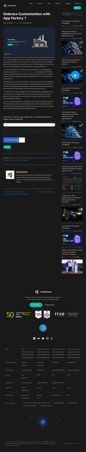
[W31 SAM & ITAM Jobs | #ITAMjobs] (72, 101)
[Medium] (38, 338)
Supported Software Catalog (74, 352)
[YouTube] (43, 338)
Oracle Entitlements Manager (74, 357)
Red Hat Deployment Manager (58, 354)
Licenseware (17, 23)
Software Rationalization (58, 370)
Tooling (25, 160)
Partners (8, 382)
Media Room (25, 390)
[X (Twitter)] (51, 338)
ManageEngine (71, 362)
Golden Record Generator (43, 352)
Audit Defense (41, 370)
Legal (53, 387)
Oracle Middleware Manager (43, 357)
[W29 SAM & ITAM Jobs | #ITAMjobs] (72, 239)
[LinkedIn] (34, 338)
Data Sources (25, 395)
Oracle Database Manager (74, 354)
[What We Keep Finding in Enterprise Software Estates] (72, 76)
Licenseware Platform (34, 158)
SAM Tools (19, 160)
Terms (75, 443)
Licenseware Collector (43, 349)
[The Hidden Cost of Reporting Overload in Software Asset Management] (72, 130)
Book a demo (50, 305)
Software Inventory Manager (58, 349)
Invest (69, 387)
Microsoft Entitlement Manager (58, 357)
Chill (53, 375)
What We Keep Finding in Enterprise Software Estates (71, 62)
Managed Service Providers (58, 382)
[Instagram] (47, 338)
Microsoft (24, 362)
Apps (7, 349)
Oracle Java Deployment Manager (28, 357)
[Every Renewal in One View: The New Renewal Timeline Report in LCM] (72, 183)
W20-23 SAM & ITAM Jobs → (45, 192)
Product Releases (9, 160)
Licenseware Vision (48, 158)
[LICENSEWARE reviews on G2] (43, 314)
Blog (68, 395)
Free (23, 375)
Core (68, 375)
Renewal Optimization (73, 370)
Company (8, 387)
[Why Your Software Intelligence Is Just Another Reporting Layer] (72, 48)
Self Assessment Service (28, 352)
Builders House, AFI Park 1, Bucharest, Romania (37, 403)
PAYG (38, 375)
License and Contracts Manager (74, 349)
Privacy (70, 443)
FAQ (38, 398)
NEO (23, 349)
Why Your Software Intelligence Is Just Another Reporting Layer (72, 34)
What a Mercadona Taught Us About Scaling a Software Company (72, 252)
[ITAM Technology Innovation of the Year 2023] (67, 315)
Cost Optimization (26, 370)
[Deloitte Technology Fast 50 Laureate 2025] (19, 315)
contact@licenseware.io (30, 405)
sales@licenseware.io (47, 405)
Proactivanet (40, 365)
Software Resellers (42, 382)
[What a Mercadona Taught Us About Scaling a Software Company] (72, 266)
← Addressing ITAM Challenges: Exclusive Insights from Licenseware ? (15, 193)
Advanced (24, 377)
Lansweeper (55, 362)
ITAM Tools (13, 158)
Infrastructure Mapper (58, 352)
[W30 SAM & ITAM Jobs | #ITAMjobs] (72, 156)
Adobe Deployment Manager (43, 354)
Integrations (10, 362)
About (23, 387)
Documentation (56, 395)
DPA (80, 443)
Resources (9, 395)
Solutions (9, 370)
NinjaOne (24, 365)
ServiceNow (40, 362)
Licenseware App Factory (25, 72)
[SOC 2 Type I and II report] (43, 328)
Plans (7, 375)
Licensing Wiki (25, 398)
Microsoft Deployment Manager (28, 354)
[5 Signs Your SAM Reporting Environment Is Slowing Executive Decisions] (72, 214)
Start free (36, 305)
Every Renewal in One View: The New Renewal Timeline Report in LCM (72, 169)
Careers (39, 387)
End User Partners (27, 382)
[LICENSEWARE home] (43, 292)
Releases (39, 395)
